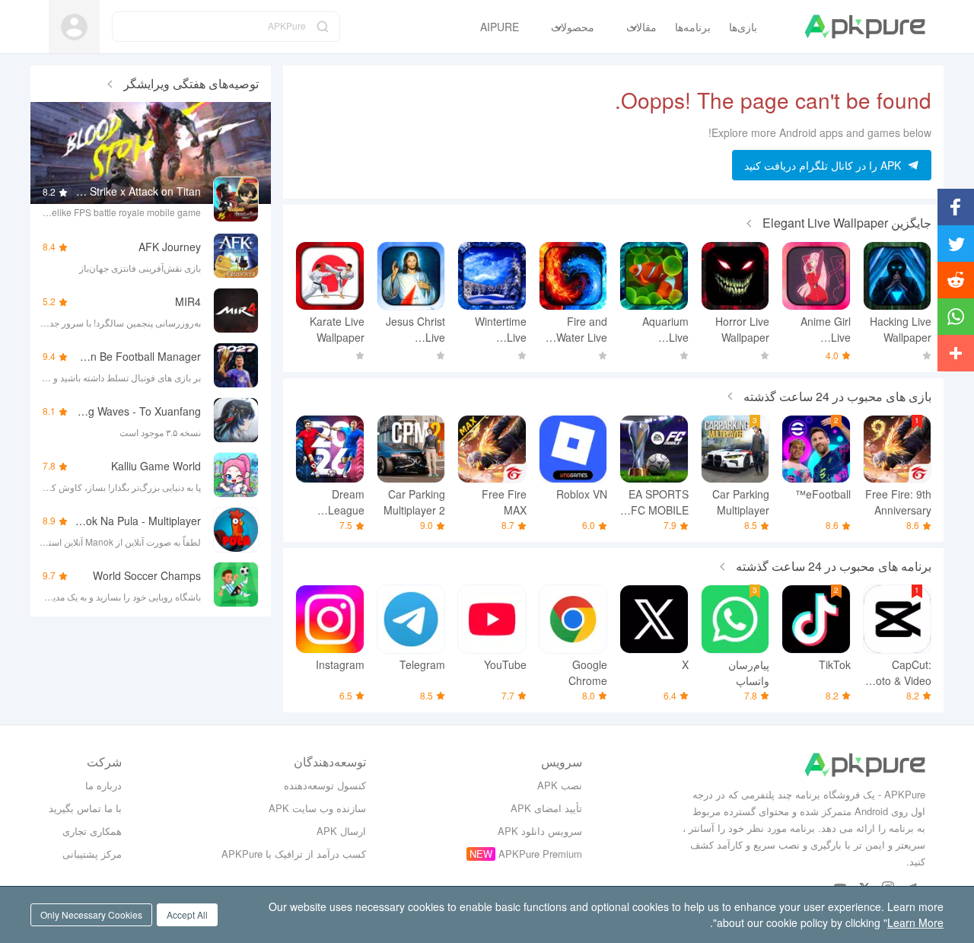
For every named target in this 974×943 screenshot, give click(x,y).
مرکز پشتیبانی (92, 853)
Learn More (915, 922)
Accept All (187, 914)
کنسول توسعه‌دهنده (325, 785)
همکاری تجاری (92, 831)
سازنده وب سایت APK (317, 808)
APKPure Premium (540, 853)
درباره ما (103, 785)
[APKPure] (864, 26)
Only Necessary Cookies (91, 914)
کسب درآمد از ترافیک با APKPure (293, 853)
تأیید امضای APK (546, 808)
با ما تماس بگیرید (85, 808)
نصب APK (559, 785)
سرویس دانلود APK (540, 831)
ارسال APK (341, 831)
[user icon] (74, 27)
